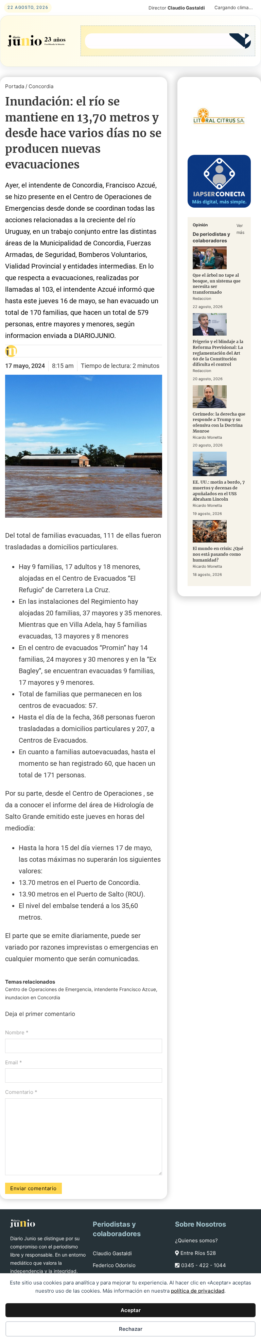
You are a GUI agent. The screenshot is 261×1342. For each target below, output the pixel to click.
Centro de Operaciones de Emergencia (48, 989)
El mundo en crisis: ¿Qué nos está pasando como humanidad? (218, 554)
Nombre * (17, 1032)
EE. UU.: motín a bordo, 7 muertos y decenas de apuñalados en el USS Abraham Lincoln (219, 491)
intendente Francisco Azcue (125, 989)
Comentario (21, 1092)
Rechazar (130, 1329)
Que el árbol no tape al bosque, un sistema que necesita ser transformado (217, 284)
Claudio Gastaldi (112, 1253)
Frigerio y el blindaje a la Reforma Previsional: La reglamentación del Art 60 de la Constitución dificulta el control (218, 353)
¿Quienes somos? (196, 1240)
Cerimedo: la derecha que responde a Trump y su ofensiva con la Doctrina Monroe (219, 422)
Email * (13, 1062)
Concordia (41, 86)
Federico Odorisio (114, 1265)
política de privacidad (197, 1291)
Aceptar (131, 1310)
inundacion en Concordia (32, 997)
